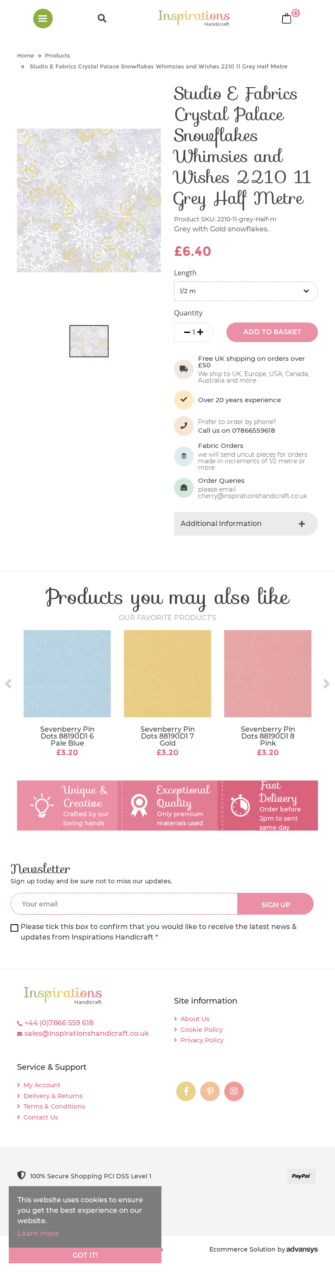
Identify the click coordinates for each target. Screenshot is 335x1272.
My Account (42, 1085)
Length (185, 273)
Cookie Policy (202, 1030)
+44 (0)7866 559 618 (58, 1023)
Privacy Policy (202, 1040)
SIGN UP (276, 905)
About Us (195, 1019)
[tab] (246, 524)
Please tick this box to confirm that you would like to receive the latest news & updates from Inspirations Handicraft (159, 932)
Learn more (38, 1233)
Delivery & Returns (53, 1096)
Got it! (85, 1255)
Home (25, 55)
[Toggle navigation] (43, 18)
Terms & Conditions (54, 1106)
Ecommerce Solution (242, 1249)
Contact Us (41, 1117)
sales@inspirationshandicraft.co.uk (86, 1033)
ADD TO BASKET (272, 332)
